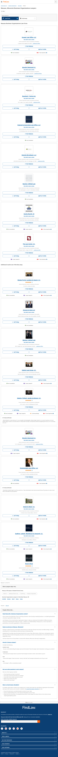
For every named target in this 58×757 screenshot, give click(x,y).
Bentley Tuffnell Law (29, 184)
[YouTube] (6, 728)
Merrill (13, 599)
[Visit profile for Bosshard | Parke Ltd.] (29, 90)
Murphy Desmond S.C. (29, 67)
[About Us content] (56, 732)
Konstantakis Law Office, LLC (29, 468)
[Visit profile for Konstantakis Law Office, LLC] (29, 462)
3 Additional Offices (38, 73)
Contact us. (50, 714)
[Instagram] (14, 728)
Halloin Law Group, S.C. (29, 370)
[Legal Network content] (56, 747)
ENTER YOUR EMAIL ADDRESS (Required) (9, 719)
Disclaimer (12, 753)
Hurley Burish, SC (29, 214)
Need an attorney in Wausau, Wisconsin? (13, 627)
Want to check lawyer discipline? (11, 685)
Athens (17, 599)
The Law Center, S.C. (29, 244)
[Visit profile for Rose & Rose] (29, 558)
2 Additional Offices (36, 43)
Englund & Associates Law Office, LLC (29, 125)
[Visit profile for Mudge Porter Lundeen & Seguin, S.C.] (29, 274)
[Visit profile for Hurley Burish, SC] (29, 208)
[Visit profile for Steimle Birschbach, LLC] (29, 149)
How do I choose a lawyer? (9, 642)
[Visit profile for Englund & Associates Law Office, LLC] (29, 119)
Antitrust (5, 593)
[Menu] (1, 2)
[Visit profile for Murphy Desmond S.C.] (29, 61)
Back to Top (29, 702)
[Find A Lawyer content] (56, 736)
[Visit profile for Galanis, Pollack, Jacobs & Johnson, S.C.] (29, 392)
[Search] (56, 2)
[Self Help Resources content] (56, 740)
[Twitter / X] (10, 728)
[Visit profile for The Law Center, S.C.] (29, 238)
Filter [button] (3, 11)
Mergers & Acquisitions (31, 593)
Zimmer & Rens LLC (29, 310)
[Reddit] (18, 728)
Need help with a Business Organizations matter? (15, 613)
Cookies (17, 753)
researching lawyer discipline (32, 689)
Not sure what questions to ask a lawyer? (13, 669)
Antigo (21, 599)
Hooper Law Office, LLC (29, 37)
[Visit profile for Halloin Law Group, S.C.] (29, 364)
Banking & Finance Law (13, 593)
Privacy (6, 753)
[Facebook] (2, 728)
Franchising (22, 593)
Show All (2, 605)
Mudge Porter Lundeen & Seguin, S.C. (29, 280)
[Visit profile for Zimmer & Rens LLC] (29, 304)
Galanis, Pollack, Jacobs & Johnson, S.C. (29, 398)
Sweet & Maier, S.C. (29, 507)
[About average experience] (46, 52)
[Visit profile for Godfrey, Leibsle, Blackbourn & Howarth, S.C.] (29, 528)
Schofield (4, 599)
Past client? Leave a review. (29, 39)
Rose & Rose (29, 564)
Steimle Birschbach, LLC (29, 155)
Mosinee (9, 599)
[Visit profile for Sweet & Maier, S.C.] (29, 501)
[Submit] (38, 721)
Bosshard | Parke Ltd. (29, 96)
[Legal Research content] (56, 744)
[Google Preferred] (21, 728)
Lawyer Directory (4, 5)
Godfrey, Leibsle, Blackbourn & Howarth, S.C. (29, 533)
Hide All (7, 605)
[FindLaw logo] (6, 2)
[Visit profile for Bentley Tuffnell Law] (29, 178)
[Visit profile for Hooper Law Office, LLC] (29, 31)
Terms (2, 753)
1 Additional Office (36, 102)
